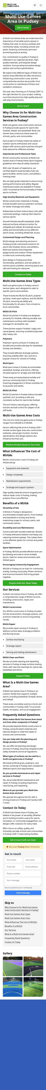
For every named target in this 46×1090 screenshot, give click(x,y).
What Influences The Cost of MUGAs (21, 922)
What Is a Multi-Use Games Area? (19, 934)
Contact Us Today (12, 942)
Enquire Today (23, 676)
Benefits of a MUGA (13, 926)
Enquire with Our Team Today (23, 583)
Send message (23, 892)
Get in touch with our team (23, 840)
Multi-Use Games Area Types (17, 914)
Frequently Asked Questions (17, 938)
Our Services (10, 930)
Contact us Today (23, 274)
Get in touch (23, 27)
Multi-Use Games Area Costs (17, 918)
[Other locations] (34, 5)
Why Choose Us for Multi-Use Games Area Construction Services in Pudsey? (22, 908)
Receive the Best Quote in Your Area (23, 444)
